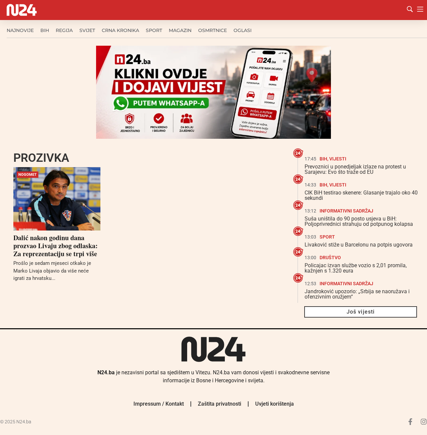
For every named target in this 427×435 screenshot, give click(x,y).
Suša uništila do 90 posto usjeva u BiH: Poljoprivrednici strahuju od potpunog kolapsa (359, 221)
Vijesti (337, 158)
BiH (44, 30)
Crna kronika (120, 30)
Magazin (180, 30)
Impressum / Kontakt (158, 404)
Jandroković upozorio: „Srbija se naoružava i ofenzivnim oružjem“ (357, 294)
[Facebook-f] (410, 421)
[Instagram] (423, 421)
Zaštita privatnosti (219, 404)
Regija (64, 30)
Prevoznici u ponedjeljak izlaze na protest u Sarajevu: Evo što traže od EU (355, 169)
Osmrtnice (212, 30)
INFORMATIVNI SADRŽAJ (346, 210)
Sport (154, 30)
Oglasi (243, 30)
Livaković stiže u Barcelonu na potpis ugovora (359, 245)
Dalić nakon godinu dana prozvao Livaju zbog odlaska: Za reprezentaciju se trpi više (55, 246)
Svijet (87, 30)
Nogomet (27, 174)
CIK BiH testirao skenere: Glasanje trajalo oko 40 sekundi (361, 195)
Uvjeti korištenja (274, 404)
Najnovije (20, 30)
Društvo (330, 257)
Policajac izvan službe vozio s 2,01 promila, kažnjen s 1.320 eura (356, 268)
